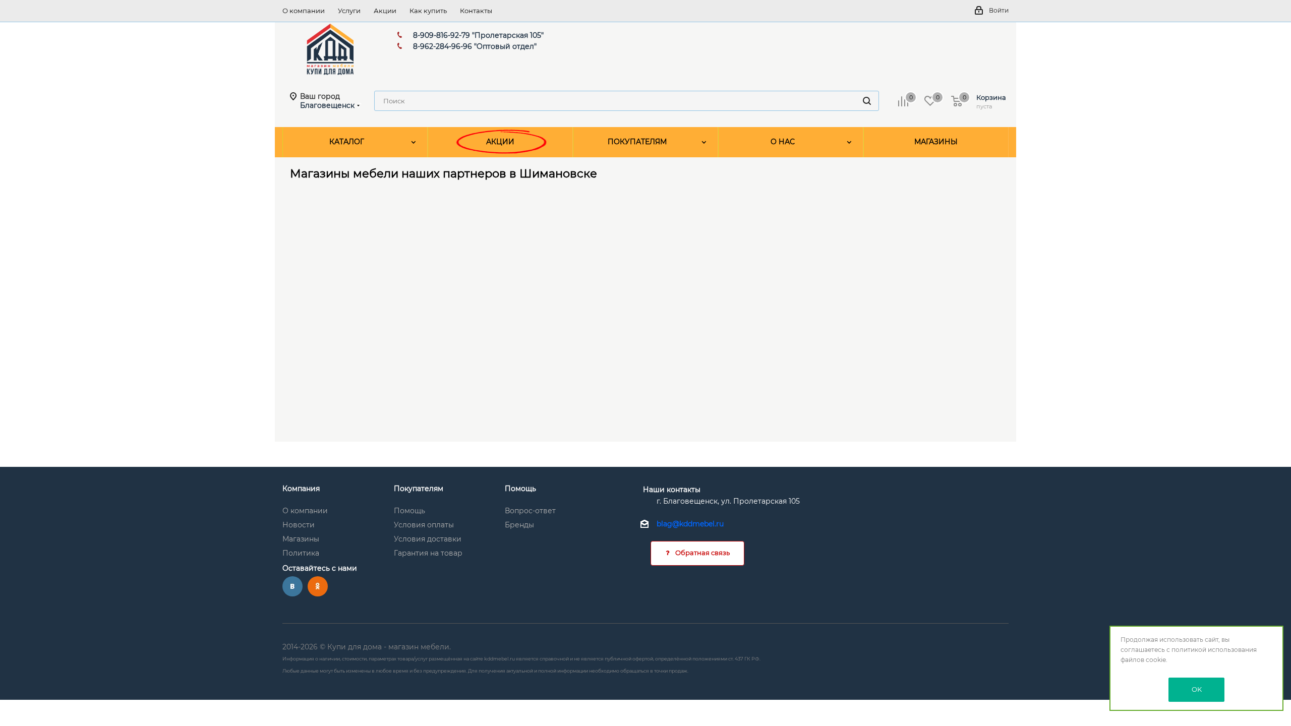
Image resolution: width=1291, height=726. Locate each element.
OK (1197, 689)
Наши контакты (671, 489)
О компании (305, 510)
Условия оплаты (424, 524)
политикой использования (1214, 649)
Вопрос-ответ (530, 510)
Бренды (519, 524)
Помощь (409, 510)
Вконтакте (292, 586)
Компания (301, 488)
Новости (298, 524)
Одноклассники (318, 586)
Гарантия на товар (428, 553)
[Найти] (867, 101)
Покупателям (418, 488)
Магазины (300, 538)
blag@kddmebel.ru (690, 524)
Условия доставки (427, 538)
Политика (300, 553)
